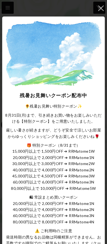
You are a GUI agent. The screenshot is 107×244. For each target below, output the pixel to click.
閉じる (101, 8)
